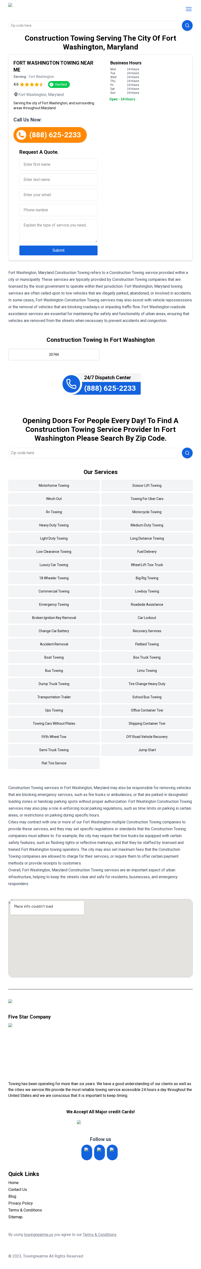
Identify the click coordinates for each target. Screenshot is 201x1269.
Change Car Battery (54, 631)
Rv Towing (54, 512)
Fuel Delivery (147, 552)
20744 (54, 354)
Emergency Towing (54, 604)
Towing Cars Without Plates (54, 723)
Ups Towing (54, 710)
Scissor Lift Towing (147, 485)
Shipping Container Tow (147, 723)
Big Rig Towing (147, 578)
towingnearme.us (38, 1234)
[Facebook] (112, 1152)
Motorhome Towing (54, 485)
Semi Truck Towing (54, 750)
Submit (58, 250)
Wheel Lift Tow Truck (147, 565)
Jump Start (147, 750)
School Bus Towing (147, 697)
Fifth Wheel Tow (54, 737)
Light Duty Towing (54, 538)
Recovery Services (147, 631)
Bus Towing (54, 671)
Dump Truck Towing (54, 684)
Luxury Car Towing (54, 565)
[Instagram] (86, 1152)
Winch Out (54, 499)
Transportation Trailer (54, 697)
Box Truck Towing (147, 657)
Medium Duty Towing (147, 525)
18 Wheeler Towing (54, 578)
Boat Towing (54, 657)
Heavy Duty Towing (54, 525)
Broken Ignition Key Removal (54, 618)
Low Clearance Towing (54, 552)
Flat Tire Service (54, 763)
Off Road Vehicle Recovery (147, 737)
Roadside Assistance (147, 604)
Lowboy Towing (147, 591)
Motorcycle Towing (147, 512)
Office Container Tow (147, 710)
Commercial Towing (53, 591)
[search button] (187, 25)
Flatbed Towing (147, 644)
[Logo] (49, 9)
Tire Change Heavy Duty (146, 684)
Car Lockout (147, 618)
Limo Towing (147, 671)
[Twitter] (99, 1152)
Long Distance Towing (147, 538)
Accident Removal (54, 644)
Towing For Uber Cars (147, 499)
